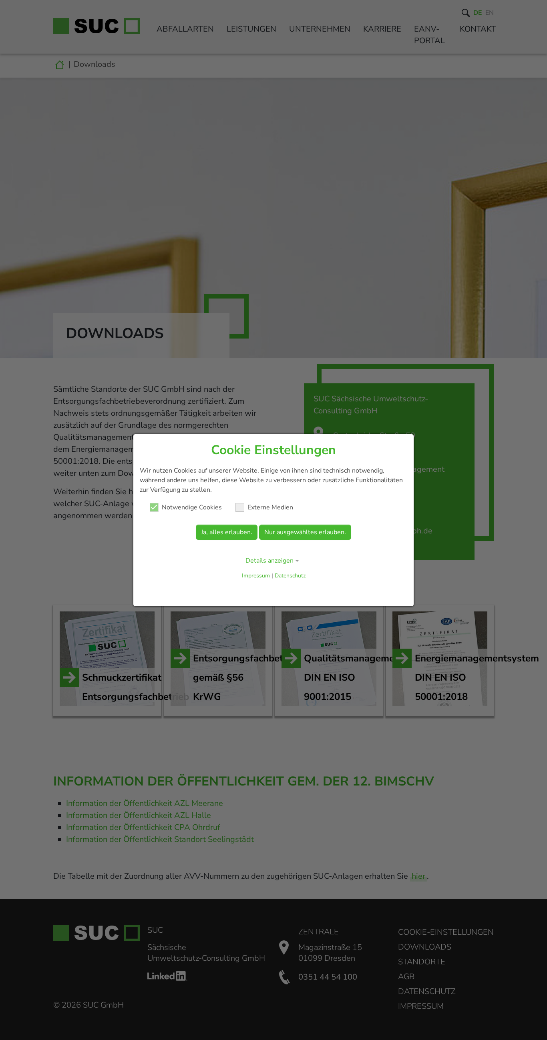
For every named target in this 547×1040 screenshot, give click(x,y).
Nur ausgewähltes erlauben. (305, 532)
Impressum (256, 575)
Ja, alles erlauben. (226, 532)
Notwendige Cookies (192, 507)
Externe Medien (270, 507)
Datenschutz (290, 575)
